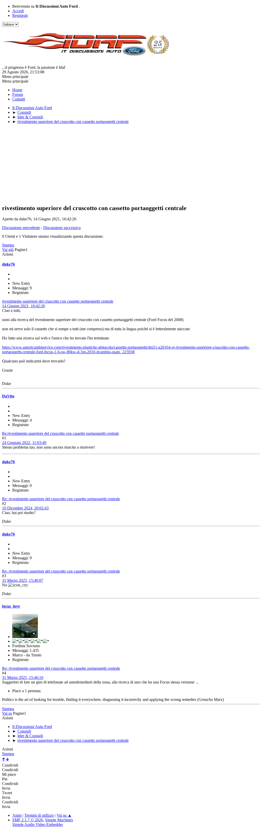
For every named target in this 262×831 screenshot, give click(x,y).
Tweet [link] (7, 793)
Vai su (7, 713)
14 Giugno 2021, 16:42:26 (23, 306)
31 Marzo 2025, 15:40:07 (22, 580)
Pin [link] (4, 779)
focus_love (11, 606)
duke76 (8, 264)
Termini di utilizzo (39, 815)
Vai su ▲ (64, 815)
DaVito (8, 396)
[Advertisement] (131, 164)
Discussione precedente (21, 227)
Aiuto (16, 815)
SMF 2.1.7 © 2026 (27, 820)
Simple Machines (59, 820)
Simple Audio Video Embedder (37, 824)
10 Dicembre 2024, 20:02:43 (25, 508)
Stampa (8, 245)
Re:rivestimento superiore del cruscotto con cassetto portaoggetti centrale (60, 433)
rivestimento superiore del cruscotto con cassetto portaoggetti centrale (57, 301)
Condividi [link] (10, 765)
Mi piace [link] (9, 774)
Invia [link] (6, 788)
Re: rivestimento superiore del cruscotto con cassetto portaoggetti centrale (61, 499)
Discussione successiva (62, 227)
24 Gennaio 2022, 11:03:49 (24, 442)
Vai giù (8, 249)
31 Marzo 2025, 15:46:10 (22, 677)
